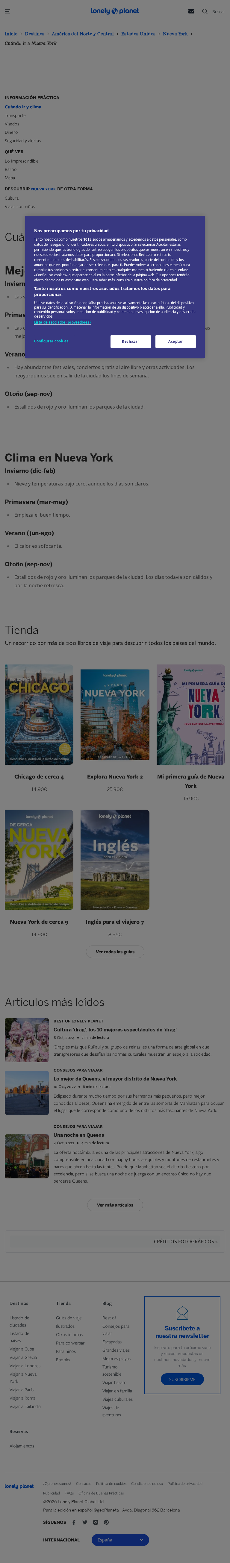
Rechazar (130, 341)
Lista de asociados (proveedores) (62, 322)
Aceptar (175, 341)
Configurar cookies (51, 341)
